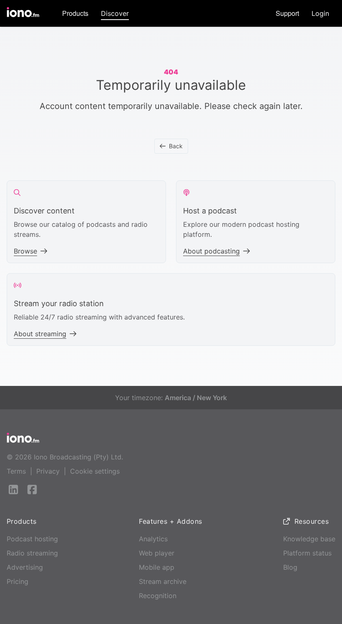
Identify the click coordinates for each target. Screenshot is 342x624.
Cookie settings (95, 471)
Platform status (307, 553)
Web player (156, 553)
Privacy (48, 471)
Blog (290, 567)
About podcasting (211, 251)
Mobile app (156, 567)
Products (75, 13)
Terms (16, 471)
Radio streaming (32, 553)
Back (176, 146)
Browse (25, 251)
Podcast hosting (32, 539)
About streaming (40, 334)
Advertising (25, 567)
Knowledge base (309, 539)
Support (287, 13)
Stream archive (162, 581)
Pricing (17, 581)
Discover (115, 13)
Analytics (153, 539)
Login (320, 13)
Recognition (157, 595)
